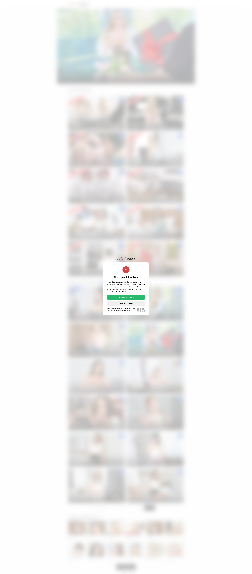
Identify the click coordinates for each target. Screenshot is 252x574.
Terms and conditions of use (119, 291)
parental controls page (123, 311)
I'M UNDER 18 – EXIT (126, 303)
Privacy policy (138, 289)
